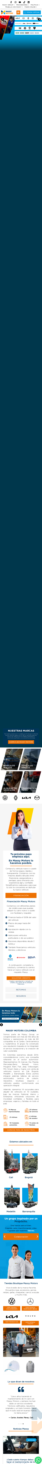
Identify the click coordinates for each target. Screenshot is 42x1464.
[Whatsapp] (38, 1460)
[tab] (21, 895)
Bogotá (29, 1177)
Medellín (11, 1211)
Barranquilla (28, 1211)
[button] (18, 12)
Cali (11, 1177)
